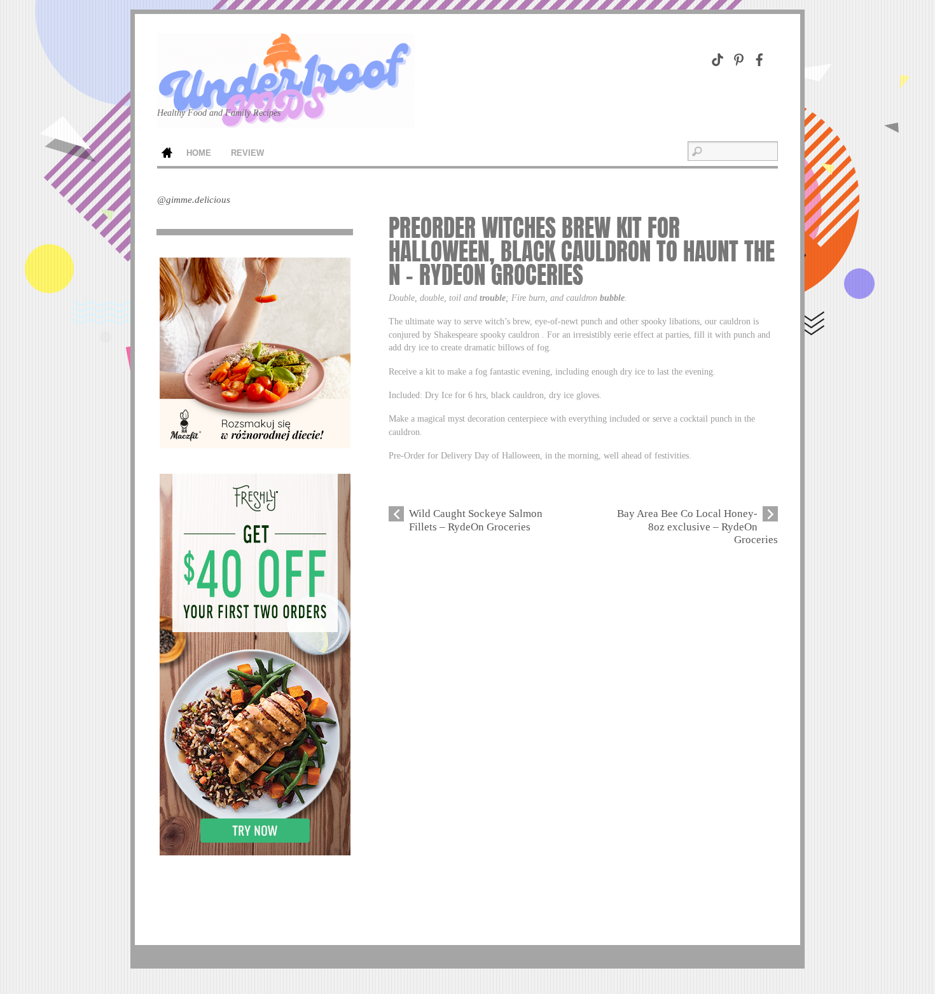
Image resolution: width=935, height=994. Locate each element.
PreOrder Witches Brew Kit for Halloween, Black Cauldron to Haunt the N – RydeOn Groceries (582, 251)
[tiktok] (717, 57)
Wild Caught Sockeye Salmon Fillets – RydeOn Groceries (476, 519)
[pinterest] (738, 57)
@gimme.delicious (193, 200)
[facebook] (759, 57)
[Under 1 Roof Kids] (286, 108)
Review (247, 153)
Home (166, 154)
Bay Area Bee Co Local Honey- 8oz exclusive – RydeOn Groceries (697, 526)
